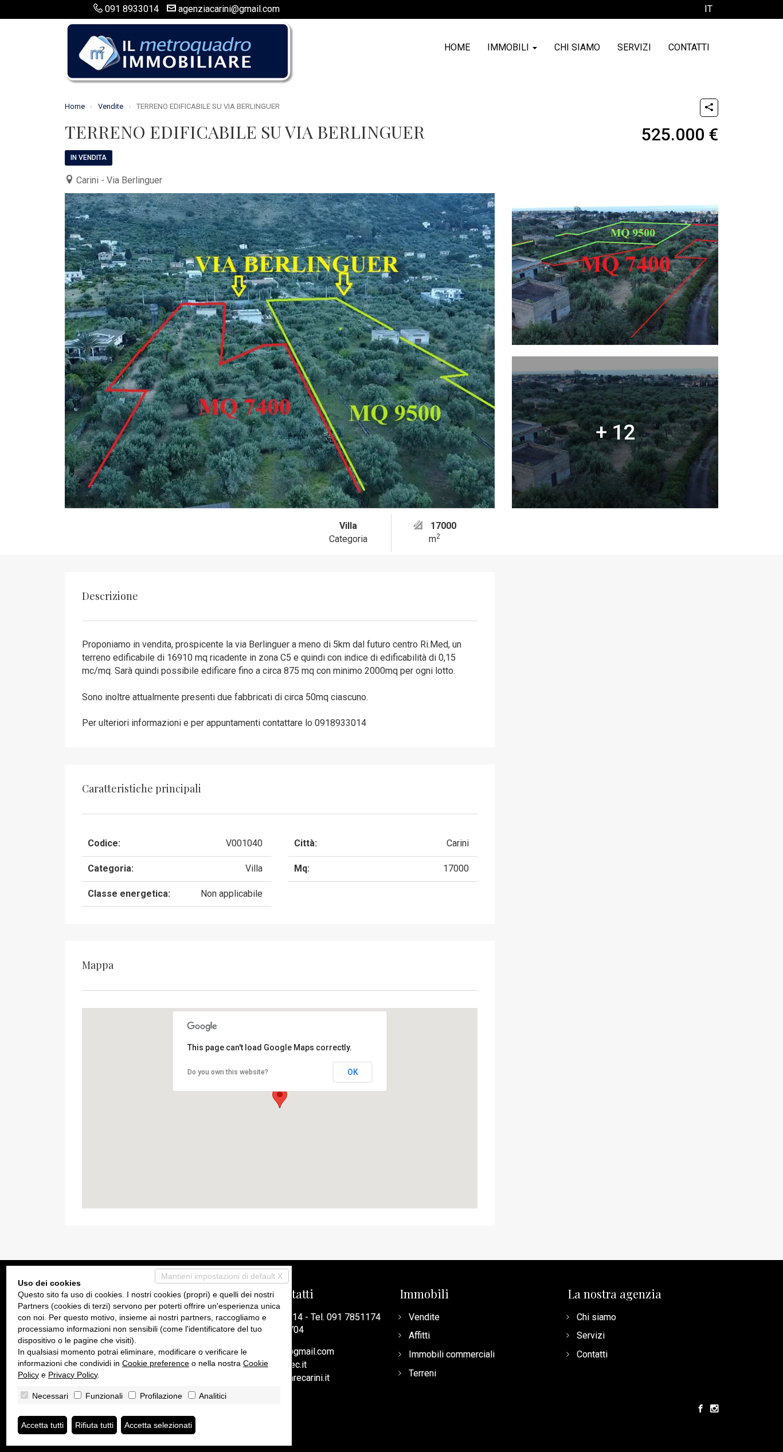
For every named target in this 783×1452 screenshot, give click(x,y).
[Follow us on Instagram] (714, 1409)
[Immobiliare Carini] (179, 51)
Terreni (422, 1373)
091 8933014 (132, 8)
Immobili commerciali (452, 1354)
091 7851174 (354, 1317)
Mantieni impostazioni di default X (222, 1276)
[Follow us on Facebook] (700, 1409)
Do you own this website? (227, 1072)
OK (352, 1072)
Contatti (689, 47)
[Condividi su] (709, 108)
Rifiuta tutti (94, 1425)
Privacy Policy (72, 1374)
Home (457, 47)
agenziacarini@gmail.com (229, 8)
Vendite (110, 106)
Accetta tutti (42, 1425)
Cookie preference (155, 1363)
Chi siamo (577, 47)
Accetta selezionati (158, 1425)
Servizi (634, 47)
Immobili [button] (509, 47)
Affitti (419, 1335)
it (708, 9)
